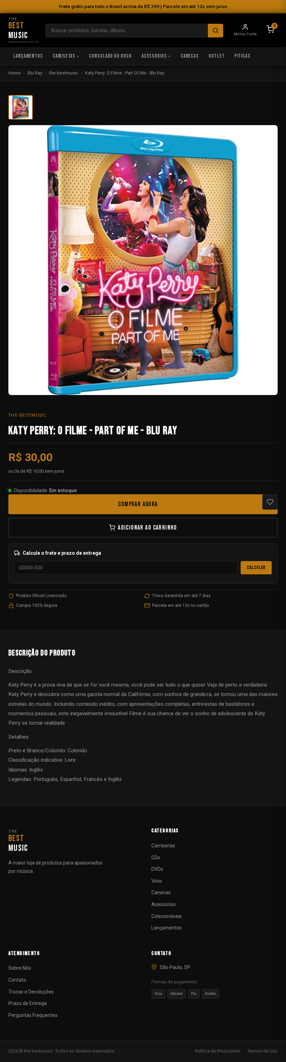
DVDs (157, 869)
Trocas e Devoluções (31, 992)
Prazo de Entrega (27, 1003)
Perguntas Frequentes (33, 1015)
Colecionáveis (166, 916)
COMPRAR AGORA (138, 504)
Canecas (190, 56)
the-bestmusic (63, 73)
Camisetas (64, 56)
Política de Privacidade (217, 1051)
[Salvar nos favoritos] (270, 502)
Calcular (256, 568)
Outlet (216, 56)
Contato (17, 980)
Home (14, 73)
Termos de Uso (262, 1051)
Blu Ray (35, 73)
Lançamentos (28, 56)
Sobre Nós (19, 968)
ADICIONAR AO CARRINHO (147, 527)
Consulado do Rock (110, 56)
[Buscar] (215, 30)
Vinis (156, 881)
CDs (155, 857)
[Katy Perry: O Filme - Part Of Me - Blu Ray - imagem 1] (20, 107)
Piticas (242, 56)
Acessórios (154, 56)
